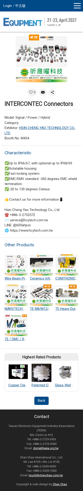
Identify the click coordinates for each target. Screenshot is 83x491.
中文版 (20, 6)
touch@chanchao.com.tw (46, 475)
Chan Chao (60, 484)
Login (7, 6)
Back (41, 400)
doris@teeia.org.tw (46, 448)
